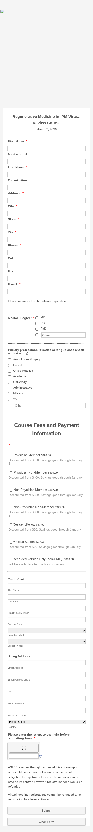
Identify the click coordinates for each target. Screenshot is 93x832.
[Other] (40, 334)
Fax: (11, 271)
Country (12, 727)
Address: (16, 193)
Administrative (22, 387)
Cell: (11, 258)
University (20, 382)
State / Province (16, 703)
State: (13, 219)
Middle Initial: (18, 154)
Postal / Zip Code (17, 715)
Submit (46, 810)
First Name (13, 590)
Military (18, 393)
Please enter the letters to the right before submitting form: (39, 736)
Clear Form (46, 822)
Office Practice (23, 370)
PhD (43, 328)
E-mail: (14, 284)
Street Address (15, 667)
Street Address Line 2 (19, 679)
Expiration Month (16, 635)
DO (42, 323)
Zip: (12, 232)
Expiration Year (15, 646)
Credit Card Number (18, 613)
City (10, 691)
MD (42, 317)
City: (12, 206)
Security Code (15, 624)
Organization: (18, 180)
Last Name (13, 601)
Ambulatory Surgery (26, 359)
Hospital (18, 365)
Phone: (14, 245)
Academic (20, 376)
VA (15, 399)
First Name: (17, 141)
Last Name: (17, 167)
